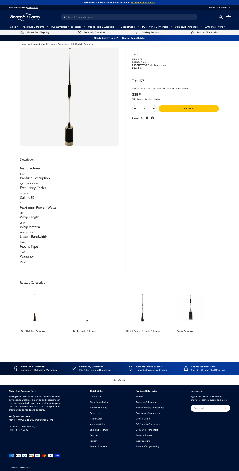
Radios (12, 26)
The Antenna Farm (22, 467)
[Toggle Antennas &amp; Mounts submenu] (46, 27)
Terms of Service (98, 446)
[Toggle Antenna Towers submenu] (225, 27)
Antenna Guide (97, 424)
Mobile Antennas (58, 44)
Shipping (136, 99)
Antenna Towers (214, 26)
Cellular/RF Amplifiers (187, 26)
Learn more (32, 7)
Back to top (119, 380)
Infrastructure (143, 440)
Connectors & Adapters (101, 26)
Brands (212, 7)
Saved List (95, 413)
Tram (143, 62)
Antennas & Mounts (33, 26)
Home (23, 44)
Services (94, 435)
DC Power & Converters (155, 26)
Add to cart (189, 108)
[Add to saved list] (135, 53)
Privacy (94, 440)
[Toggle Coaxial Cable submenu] (137, 27)
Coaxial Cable (128, 26)
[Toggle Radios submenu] (18, 27)
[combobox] (129, 17)
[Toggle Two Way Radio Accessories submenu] (83, 27)
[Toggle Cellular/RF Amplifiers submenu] (200, 27)
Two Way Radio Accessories (66, 26)
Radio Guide (96, 418)
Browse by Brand (98, 407)
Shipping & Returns (100, 429)
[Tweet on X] (141, 118)
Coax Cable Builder (99, 402)
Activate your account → (143, 2)
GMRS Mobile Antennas (81, 44)
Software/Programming (147, 446)
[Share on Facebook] (147, 118)
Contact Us (224, 7)
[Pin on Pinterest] (152, 118)
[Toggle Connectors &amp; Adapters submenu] (116, 27)
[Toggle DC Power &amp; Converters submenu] (170, 27)
